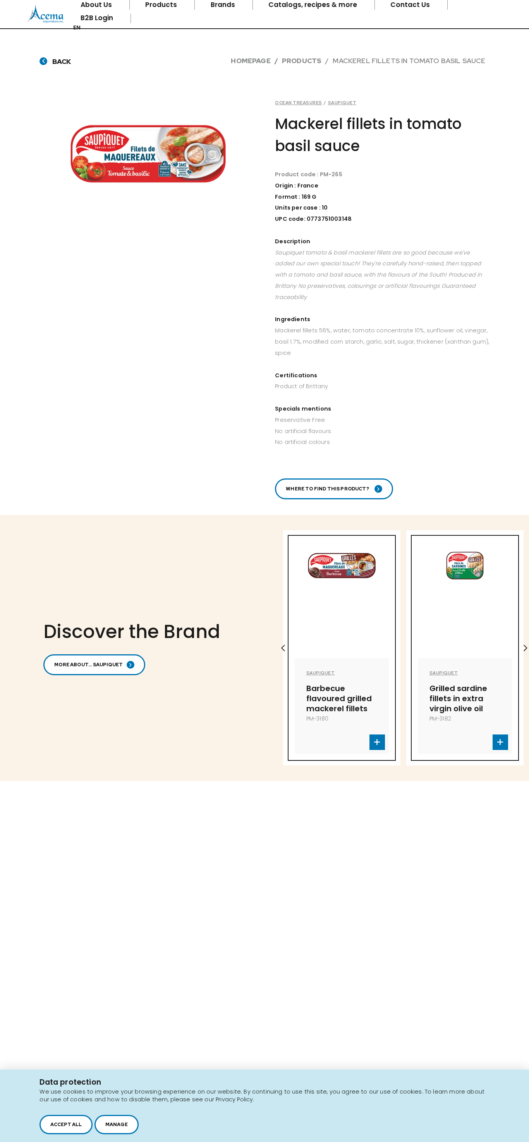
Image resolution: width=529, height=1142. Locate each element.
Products (301, 60)
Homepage (250, 60)
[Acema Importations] (45, 21)
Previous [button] (283, 648)
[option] (390, 647)
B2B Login (98, 17)
